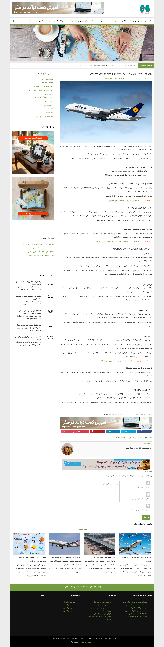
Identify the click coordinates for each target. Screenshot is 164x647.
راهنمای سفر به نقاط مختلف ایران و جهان (41, 251)
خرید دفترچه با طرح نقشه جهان (137, 616)
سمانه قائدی (147, 443)
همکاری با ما (75, 586)
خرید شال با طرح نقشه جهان (138, 613)
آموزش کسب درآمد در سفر (143, 78)
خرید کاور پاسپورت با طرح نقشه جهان (135, 602)
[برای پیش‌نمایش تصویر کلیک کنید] (106, 112)
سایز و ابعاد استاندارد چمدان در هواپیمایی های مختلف (116, 241)
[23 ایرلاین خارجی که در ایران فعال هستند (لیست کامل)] (134, 543)
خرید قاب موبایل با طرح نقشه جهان (43, 248)
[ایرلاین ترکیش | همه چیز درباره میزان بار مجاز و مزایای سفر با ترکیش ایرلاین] (64, 543)
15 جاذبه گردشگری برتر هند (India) (29, 325)
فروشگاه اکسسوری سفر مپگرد (102, 602)
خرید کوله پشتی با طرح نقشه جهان (136, 608)
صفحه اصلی (132, 65)
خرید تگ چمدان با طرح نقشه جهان (136, 611)
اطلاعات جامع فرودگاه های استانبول (104, 557)
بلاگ (124, 65)
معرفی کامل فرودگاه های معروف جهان (123, 200)
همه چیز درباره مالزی (68, 602)
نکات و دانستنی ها (114, 65)
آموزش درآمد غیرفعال (104, 605)
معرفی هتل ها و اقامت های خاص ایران (41, 255)
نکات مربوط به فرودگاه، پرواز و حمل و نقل (92, 65)
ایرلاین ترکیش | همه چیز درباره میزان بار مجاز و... (66, 557)
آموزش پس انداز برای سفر (102, 613)
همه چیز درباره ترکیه (68, 611)
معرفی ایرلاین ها (138, 437)
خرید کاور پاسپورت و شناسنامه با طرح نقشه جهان (38, 244)
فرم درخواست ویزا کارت (88, 586)
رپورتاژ (100, 586)
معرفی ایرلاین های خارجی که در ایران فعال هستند (118, 361)
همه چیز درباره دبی (69, 608)
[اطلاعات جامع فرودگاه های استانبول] (99, 543)
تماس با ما (65, 586)
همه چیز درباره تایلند (68, 605)
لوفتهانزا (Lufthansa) (123, 437)
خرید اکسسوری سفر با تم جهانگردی (116, 78)
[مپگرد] (145, 9)
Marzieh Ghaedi (87, 642)
